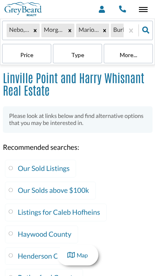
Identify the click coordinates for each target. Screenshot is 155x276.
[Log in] (102, 9)
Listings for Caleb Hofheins (59, 212)
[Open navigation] (143, 9)
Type (77, 54)
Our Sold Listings (43, 168)
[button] (35, 30)
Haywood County (45, 234)
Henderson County (47, 256)
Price (26, 54)
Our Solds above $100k (53, 190)
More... (128, 54)
